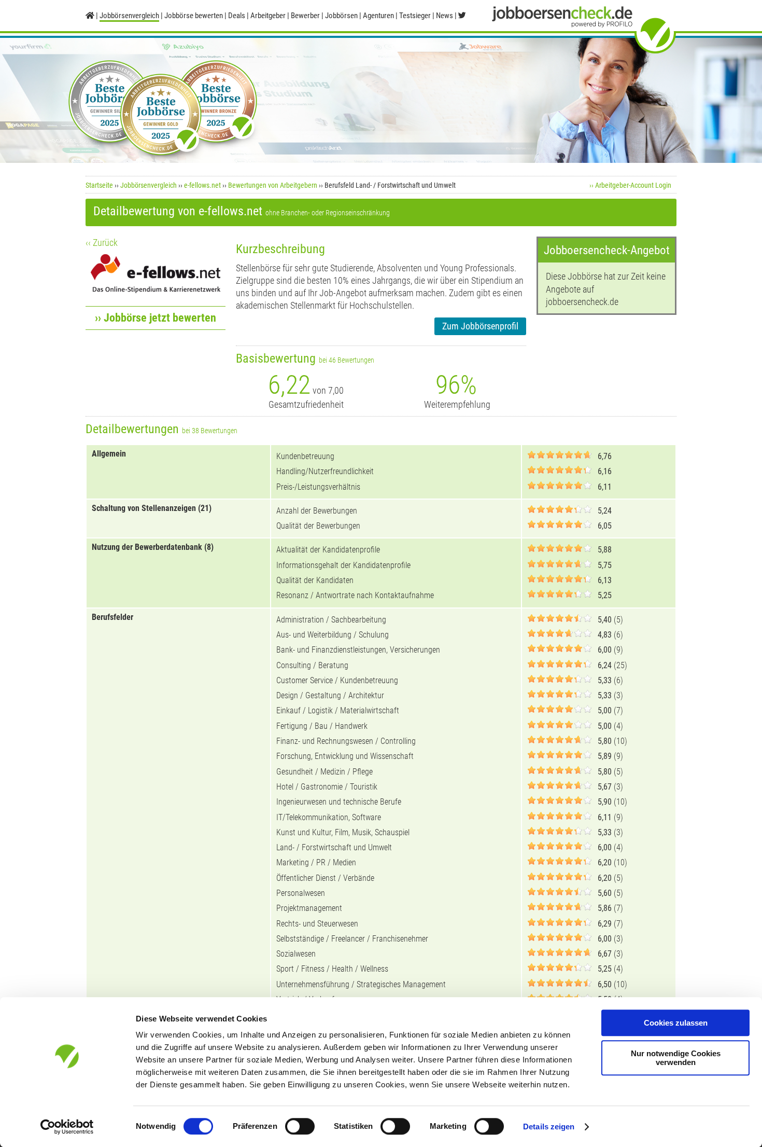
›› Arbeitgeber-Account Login (630, 185)
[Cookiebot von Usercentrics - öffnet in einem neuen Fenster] (67, 1127)
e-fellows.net (202, 185)
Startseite (99, 185)
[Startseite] (90, 15)
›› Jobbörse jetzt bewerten (155, 317)
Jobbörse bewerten (193, 15)
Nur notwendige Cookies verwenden (676, 1058)
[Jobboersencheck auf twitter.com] (462, 15)
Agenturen (378, 15)
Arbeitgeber (268, 15)
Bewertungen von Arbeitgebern (272, 185)
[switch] (300, 1126)
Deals (236, 15)
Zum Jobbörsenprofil (480, 326)
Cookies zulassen (676, 1022)
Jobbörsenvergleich (148, 185)
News (444, 15)
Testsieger (415, 15)
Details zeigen (548, 1126)
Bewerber (305, 15)
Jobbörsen (341, 15)
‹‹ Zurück (102, 242)
